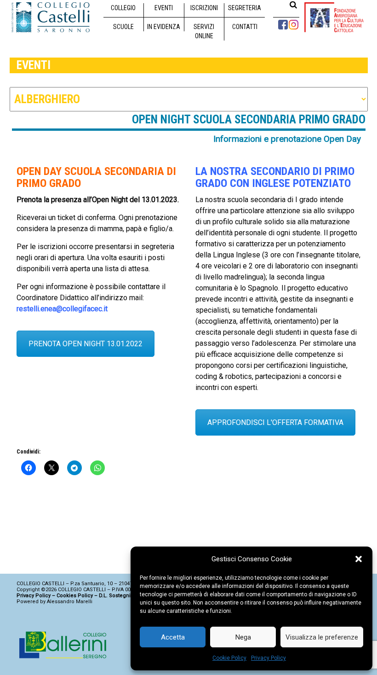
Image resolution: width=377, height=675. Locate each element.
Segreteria (244, 8)
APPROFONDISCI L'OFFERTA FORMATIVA (275, 422)
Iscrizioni (204, 8)
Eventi (163, 8)
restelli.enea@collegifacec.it (62, 308)
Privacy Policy (268, 658)
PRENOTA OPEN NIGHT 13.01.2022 (86, 343)
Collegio (123, 8)
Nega (243, 637)
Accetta (173, 637)
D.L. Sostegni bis (119, 596)
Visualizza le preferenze (322, 637)
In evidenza (163, 26)
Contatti (244, 26)
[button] (358, 559)
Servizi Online (204, 31)
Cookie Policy (229, 658)
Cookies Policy (75, 596)
